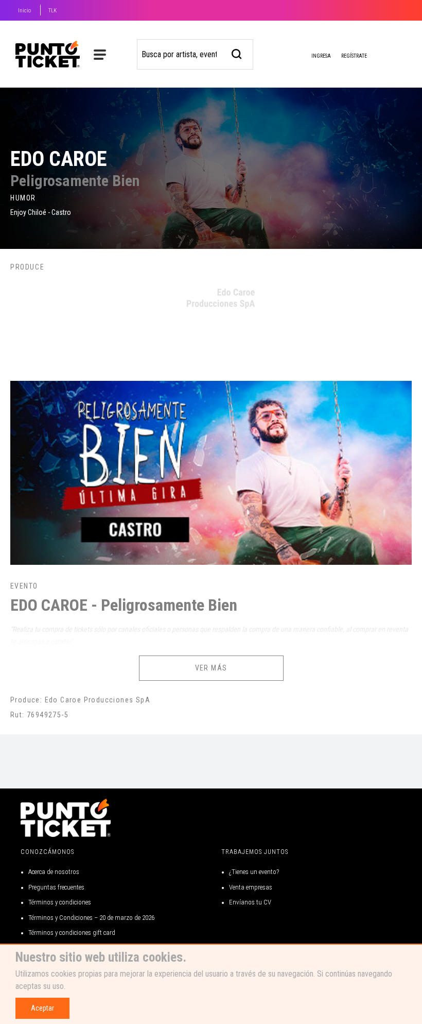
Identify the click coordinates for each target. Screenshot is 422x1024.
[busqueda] (237, 53)
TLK (52, 10)
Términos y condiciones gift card (71, 932)
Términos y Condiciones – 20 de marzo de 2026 (91, 917)
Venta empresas (250, 887)
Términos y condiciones (59, 902)
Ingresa (320, 56)
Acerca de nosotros (53, 872)
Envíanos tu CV (250, 902)
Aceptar (42, 1008)
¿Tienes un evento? (254, 872)
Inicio (24, 10)
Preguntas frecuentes (56, 887)
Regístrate (354, 56)
